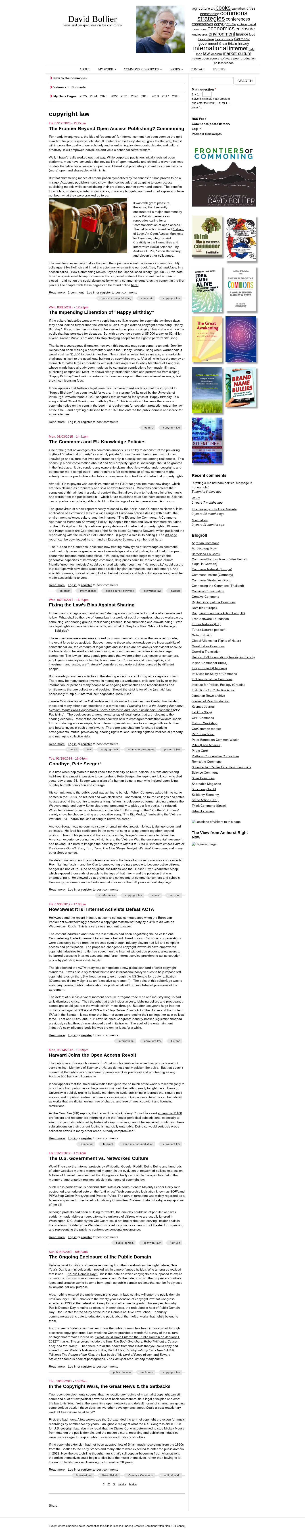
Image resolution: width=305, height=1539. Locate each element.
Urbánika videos (203, 811)
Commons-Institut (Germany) (212, 574)
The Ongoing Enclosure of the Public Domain (100, 1256)
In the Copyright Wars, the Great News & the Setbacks (110, 1386)
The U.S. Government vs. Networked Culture (98, 1158)
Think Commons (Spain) (209, 805)
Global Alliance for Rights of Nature (216, 640)
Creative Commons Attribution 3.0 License (159, 1526)
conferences (238, 19)
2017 (165, 96)
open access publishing (116, 298)
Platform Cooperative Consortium (215, 756)
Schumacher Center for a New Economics (221, 767)
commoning (209, 14)
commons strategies (222, 16)
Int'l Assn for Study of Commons (214, 674)
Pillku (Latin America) (206, 745)
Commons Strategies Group (211, 580)
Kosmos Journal (203, 706)
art (213, 8)
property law (172, 749)
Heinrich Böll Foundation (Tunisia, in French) (223, 657)
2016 (175, 96)
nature (196, 58)
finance (242, 34)
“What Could (104, 1337)
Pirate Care (200, 750)
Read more (57, 292)
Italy (251, 49)
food (252, 34)
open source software (217, 58)
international (210, 48)
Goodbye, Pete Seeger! (75, 763)
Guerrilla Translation (206, 651)
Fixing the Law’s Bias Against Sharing (92, 604)
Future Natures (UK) (206, 624)
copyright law (225, 24)
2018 (155, 96)
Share (53, 1505)
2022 (114, 96)
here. (134, 285)
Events (219, 69)
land (199, 54)
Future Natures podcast (208, 629)
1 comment (76, 292)
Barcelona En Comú (206, 554)
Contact (198, 69)
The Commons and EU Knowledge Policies (97, 441)
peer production (244, 58)
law (206, 53)
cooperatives (202, 24)
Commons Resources (141, 69)
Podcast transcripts (207, 134)
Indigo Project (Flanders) (209, 668)
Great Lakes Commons (208, 646)
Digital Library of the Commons (214, 602)
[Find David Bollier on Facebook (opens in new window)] (243, 1526)
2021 (124, 96)
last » (133, 1484)
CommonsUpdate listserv (211, 124)
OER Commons (203, 718)
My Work (105, 69)
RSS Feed (199, 118)
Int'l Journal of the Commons (212, 679)
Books (174, 69)
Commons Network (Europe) (212, 569)
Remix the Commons (206, 761)
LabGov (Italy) (202, 712)
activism (175, 895)
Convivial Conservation (208, 591)
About (84, 69)
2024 (93, 96)
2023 (103, 96)
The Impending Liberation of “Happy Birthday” (101, 312)
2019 (144, 96)
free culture (206, 39)
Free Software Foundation (210, 619)
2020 (134, 96)
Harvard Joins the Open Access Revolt (92, 1055)
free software (224, 39)
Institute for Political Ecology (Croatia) (218, 684)
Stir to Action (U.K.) (205, 800)
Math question (204, 89)
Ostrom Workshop (204, 723)
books (223, 7)
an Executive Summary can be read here (132, 539)
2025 (83, 96)
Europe (175, 1041)
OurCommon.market (206, 728)
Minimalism (200, 520)
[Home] (160, 21)
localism (216, 54)
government (208, 43)
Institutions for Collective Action (214, 690)
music (156, 895)
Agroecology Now (204, 548)
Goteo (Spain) (202, 635)
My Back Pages (65, 96)
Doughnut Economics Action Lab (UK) (218, 613)
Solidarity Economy (205, 794)
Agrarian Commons (205, 543)
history (243, 43)
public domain (125, 1242)
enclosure (245, 28)
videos (229, 63)
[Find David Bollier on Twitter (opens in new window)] (252, 1526)
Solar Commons (203, 778)
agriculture (201, 8)
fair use (175, 1242)
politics (219, 63)
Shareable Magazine (206, 783)
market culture (237, 53)
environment (222, 34)
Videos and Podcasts (69, 87)
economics (221, 28)
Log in (91, 292)
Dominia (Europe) (204, 608)
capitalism (239, 8)
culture (242, 24)
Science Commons (205, 772)
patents (175, 590)
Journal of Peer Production (211, 701)
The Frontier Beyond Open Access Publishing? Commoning (116, 128)
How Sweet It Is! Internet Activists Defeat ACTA (101, 909)
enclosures (200, 34)
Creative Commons (140, 1475)
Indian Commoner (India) (209, 663)
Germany (242, 39)
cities (251, 8)
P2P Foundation (203, 734)
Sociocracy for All (204, 789)
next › (122, 1484)
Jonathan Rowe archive (208, 695)
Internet (238, 48)
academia (147, 298)
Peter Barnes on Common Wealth (215, 739)
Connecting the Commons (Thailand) (218, 585)
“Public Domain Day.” (82, 1274)
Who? (196, 498)
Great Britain (228, 43)
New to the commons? (70, 78)
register (105, 292)
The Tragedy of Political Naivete (214, 509)
